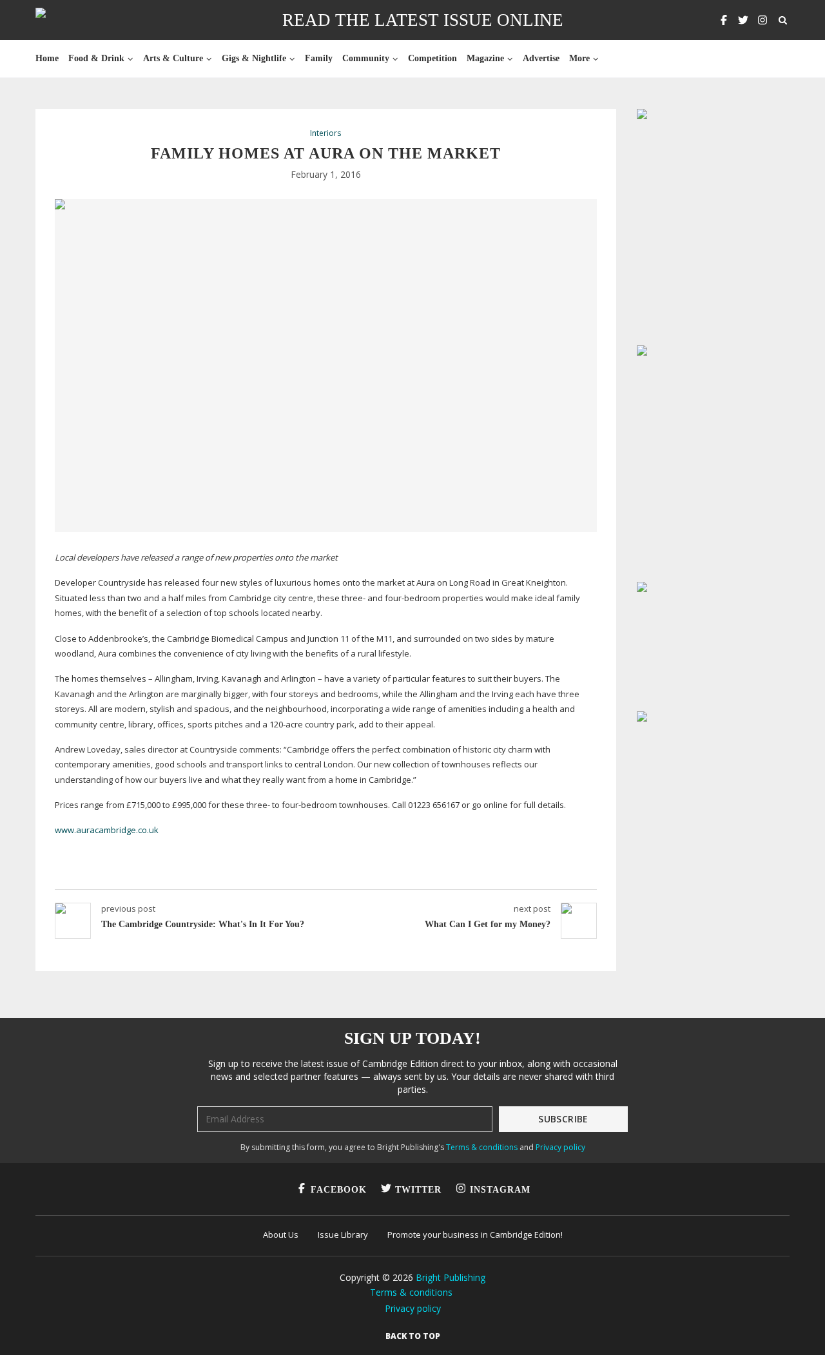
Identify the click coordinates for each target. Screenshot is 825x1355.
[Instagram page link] (762, 20)
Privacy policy (560, 1147)
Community (365, 58)
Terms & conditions (482, 1147)
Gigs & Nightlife (254, 58)
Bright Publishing (450, 1277)
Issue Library (343, 1234)
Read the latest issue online (422, 20)
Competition (432, 58)
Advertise (541, 58)
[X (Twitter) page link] (743, 20)
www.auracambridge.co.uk (107, 830)
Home (47, 58)
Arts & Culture (173, 58)
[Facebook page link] (723, 20)
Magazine (485, 58)
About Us (280, 1234)
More (579, 58)
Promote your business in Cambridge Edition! (475, 1234)
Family (319, 58)
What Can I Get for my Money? (487, 924)
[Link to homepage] (81, 20)
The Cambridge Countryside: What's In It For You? (202, 924)
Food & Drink (96, 58)
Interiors (325, 133)
